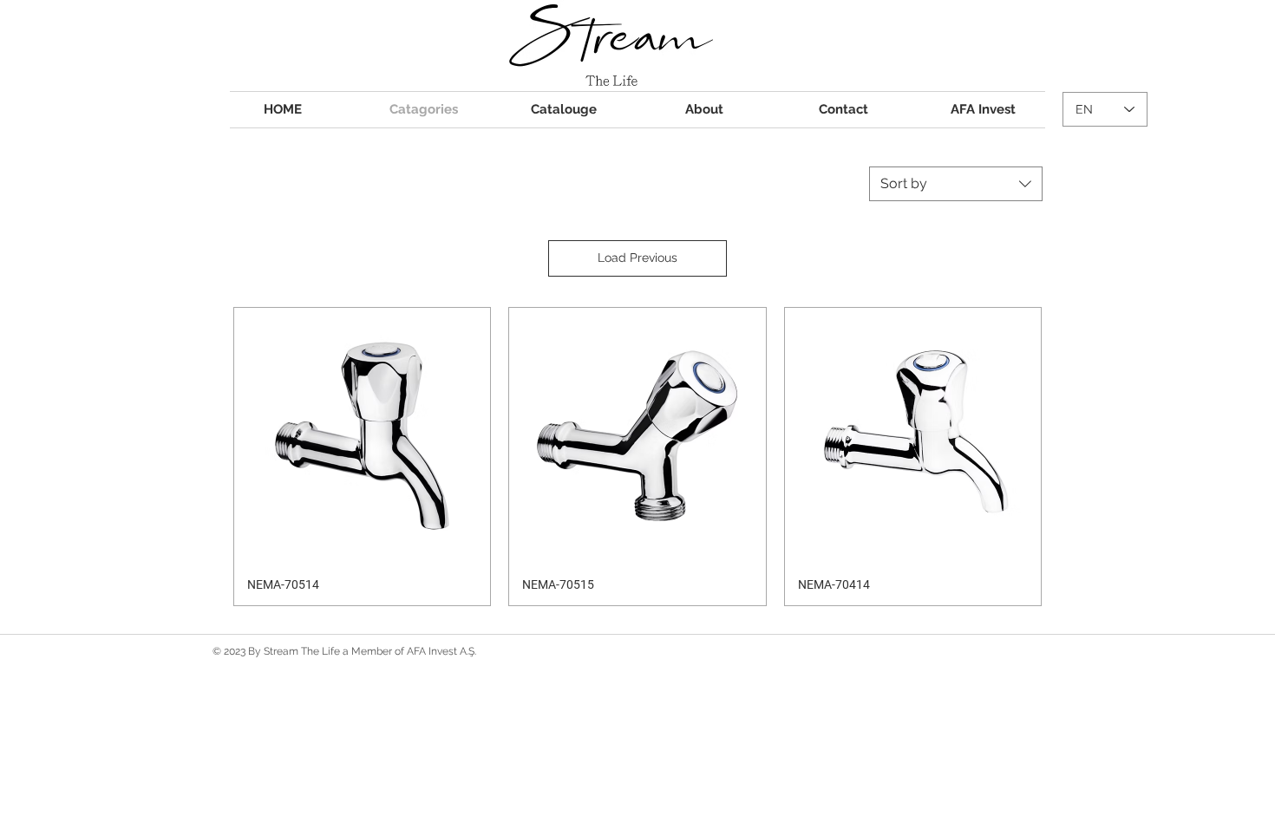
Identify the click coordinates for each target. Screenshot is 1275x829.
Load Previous (637, 257)
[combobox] (956, 183)
